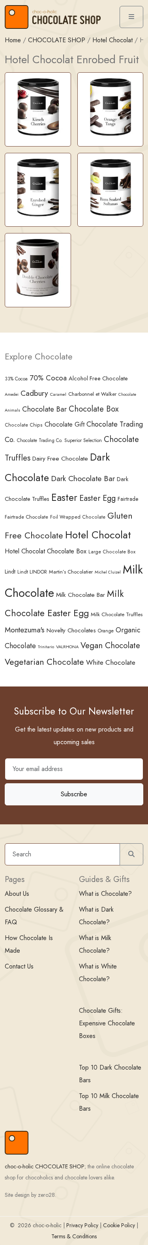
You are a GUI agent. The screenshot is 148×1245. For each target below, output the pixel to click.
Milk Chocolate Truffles (116, 614)
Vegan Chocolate (110, 645)
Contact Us (19, 966)
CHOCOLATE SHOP (56, 40)
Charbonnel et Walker (92, 394)
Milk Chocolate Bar (80, 595)
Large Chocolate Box (111, 551)
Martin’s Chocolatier (71, 571)
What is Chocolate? (105, 893)
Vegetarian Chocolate (44, 662)
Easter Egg (97, 498)
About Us (17, 893)
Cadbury (34, 393)
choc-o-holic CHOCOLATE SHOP (44, 1166)
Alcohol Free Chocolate (98, 378)
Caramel (58, 394)
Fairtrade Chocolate (26, 517)
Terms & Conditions (74, 1236)
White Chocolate (110, 662)
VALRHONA (67, 646)
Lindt (10, 571)
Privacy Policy (82, 1225)
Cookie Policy (119, 1225)
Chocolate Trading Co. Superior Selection (59, 440)
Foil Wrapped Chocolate (77, 517)
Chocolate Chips (24, 425)
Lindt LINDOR (32, 571)
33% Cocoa (16, 378)
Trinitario (46, 646)
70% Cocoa (48, 377)
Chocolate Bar (44, 409)
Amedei (12, 394)
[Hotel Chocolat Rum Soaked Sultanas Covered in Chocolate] (110, 186)
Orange (106, 630)
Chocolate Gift (64, 424)
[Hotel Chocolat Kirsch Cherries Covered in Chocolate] (38, 106)
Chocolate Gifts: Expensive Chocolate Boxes (107, 1023)
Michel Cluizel (108, 572)
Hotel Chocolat (112, 40)
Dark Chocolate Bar (83, 478)
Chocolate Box (94, 409)
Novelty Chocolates (71, 630)
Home (13, 40)
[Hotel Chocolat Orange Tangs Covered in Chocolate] (110, 106)
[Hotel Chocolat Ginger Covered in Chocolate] (38, 186)
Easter (64, 497)
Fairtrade (128, 499)
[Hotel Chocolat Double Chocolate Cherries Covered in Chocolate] (38, 267)
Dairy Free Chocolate (60, 458)
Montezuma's (25, 629)
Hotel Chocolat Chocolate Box (45, 551)
